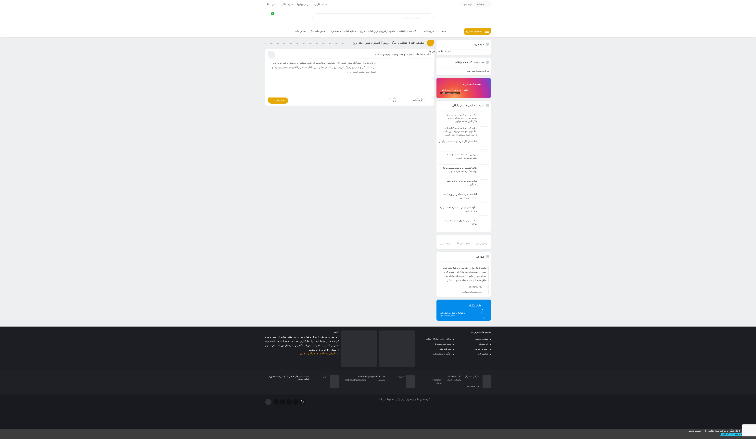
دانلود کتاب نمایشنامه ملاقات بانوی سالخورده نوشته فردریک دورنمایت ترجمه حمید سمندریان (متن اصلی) (460, 131)
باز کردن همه (483, 71)
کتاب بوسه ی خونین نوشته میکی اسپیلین (461, 183)
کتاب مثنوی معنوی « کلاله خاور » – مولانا (460, 222)
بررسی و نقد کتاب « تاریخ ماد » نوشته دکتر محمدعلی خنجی (458, 156)
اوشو (395, 100)
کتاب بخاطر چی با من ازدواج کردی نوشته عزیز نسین (460, 196)
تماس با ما (272, 4)
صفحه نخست (481, 339)
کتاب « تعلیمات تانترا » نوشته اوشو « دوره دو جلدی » (403, 54)
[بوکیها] (463, 17)
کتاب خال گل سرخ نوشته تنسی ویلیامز (458, 141)
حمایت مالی (287, 4)
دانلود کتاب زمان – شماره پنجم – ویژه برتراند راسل (458, 209)
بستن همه (471, 71)
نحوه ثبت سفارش (442, 343)
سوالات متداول (444, 348)
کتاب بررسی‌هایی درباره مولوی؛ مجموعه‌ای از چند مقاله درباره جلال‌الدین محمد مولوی (461, 118)
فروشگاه (483, 343)
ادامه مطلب (279, 100)
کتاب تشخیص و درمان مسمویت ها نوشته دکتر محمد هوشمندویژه (460, 169)
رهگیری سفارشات (442, 353)
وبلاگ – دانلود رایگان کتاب (438, 339)
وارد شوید (467, 4)
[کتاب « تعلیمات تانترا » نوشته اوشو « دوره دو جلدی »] (405, 77)
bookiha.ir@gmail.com (472, 292)
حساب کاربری (320, 4)
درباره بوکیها (303, 4)
